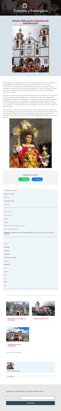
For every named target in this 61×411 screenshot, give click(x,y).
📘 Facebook (37, 179)
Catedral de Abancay (41, 319)
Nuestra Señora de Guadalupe (14, 345)
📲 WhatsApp (24, 179)
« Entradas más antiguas (13, 352)
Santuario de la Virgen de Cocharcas (17, 319)
